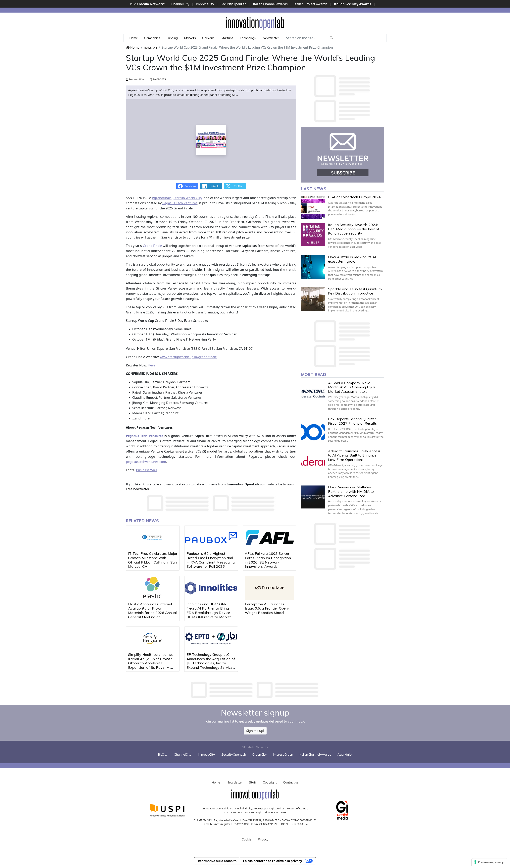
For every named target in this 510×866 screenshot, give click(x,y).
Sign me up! (255, 731)
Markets (190, 38)
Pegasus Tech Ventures (179, 203)
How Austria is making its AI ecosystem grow (352, 259)
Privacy (263, 839)
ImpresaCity (205, 4)
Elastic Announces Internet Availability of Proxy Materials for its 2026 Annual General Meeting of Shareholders (152, 612)
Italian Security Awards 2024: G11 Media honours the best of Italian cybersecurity (353, 229)
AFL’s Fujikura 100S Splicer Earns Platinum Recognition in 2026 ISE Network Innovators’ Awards (268, 560)
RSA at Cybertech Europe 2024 (354, 197)
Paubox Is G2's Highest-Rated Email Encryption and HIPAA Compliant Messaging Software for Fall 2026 (210, 560)
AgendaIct (344, 754)
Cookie (246, 839)
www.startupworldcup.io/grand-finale (188, 357)
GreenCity (259, 754)
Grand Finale (152, 246)
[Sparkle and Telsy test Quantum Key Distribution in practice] (313, 299)
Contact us (291, 782)
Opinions (208, 38)
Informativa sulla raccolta (216, 861)
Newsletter (271, 38)
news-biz (150, 47)
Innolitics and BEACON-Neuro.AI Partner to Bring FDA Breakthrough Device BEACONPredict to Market (208, 610)
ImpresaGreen (283, 754)
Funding (172, 38)
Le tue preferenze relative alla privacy (272, 861)
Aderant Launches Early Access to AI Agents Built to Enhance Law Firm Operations (354, 455)
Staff (252, 782)
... (379, 4)
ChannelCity (180, 4)
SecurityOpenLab (233, 4)
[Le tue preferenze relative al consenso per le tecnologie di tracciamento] (489, 862)
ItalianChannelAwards (315, 754)
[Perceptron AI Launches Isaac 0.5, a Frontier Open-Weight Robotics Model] (269, 588)
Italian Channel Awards (270, 4)
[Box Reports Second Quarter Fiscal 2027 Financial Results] (313, 429)
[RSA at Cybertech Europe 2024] (313, 207)
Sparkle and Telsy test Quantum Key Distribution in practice (355, 291)
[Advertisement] (255, 690)
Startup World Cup (188, 198)
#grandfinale (162, 198)
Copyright (270, 782)
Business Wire (136, 79)
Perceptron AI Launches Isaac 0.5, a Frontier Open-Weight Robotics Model (267, 608)
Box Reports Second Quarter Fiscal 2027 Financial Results (352, 421)
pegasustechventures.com (146, 462)
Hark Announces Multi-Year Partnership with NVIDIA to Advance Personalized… (351, 491)
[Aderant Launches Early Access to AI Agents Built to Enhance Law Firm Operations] (313, 461)
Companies (152, 38)
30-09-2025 (159, 79)
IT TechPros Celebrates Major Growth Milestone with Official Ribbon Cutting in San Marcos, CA (152, 560)
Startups (227, 38)
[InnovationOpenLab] (255, 23)
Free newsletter (137, 489)
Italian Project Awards (310, 4)
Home (133, 38)
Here (151, 365)
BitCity (163, 754)
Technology (248, 38)
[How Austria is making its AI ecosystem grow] (313, 267)
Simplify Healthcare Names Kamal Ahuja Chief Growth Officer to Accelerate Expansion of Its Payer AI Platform (151, 663)
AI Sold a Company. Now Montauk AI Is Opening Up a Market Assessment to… (351, 387)
